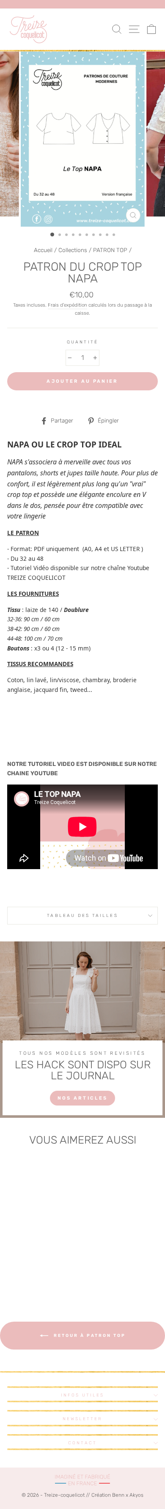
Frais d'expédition (67, 305)
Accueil (43, 250)
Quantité (82, 342)
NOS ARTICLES (83, 1098)
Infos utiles (82, 1395)
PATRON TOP (110, 250)
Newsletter (83, 1418)
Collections (72, 250)
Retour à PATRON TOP (89, 1335)
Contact (82, 1443)
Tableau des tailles (82, 915)
